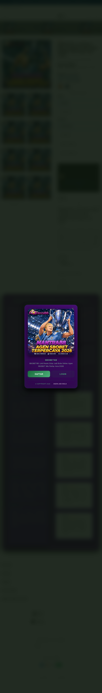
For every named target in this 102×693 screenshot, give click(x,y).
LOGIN (63, 374)
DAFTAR (39, 374)
